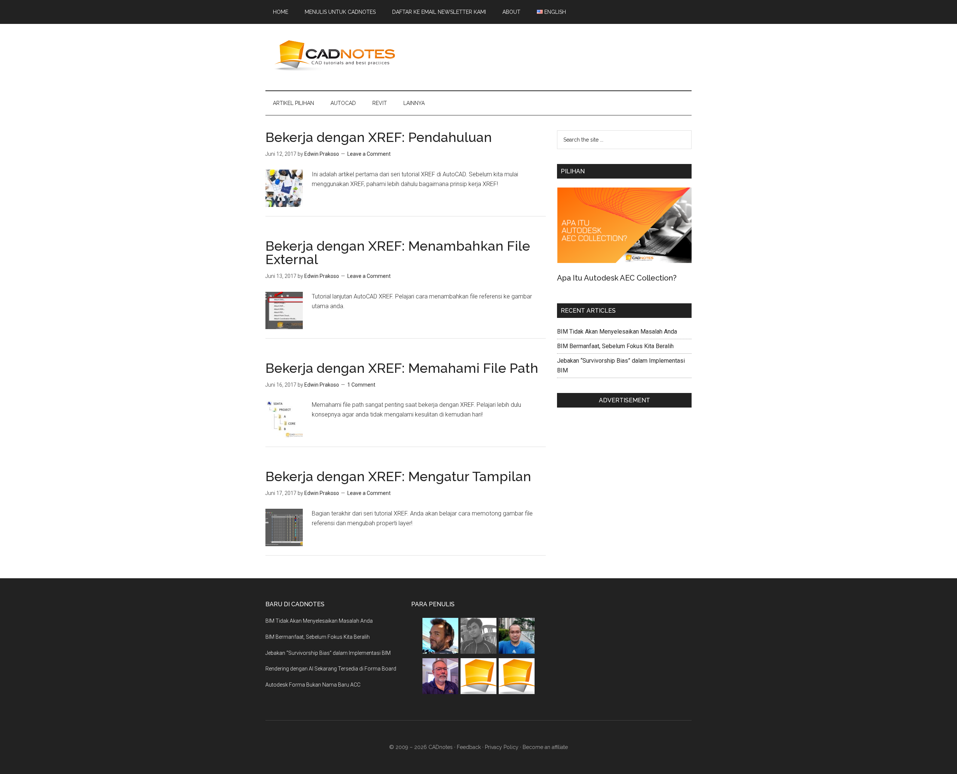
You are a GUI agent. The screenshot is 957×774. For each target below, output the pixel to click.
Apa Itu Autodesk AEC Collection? (617, 277)
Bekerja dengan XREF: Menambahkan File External (397, 252)
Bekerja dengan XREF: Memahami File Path (401, 368)
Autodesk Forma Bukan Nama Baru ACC (312, 685)
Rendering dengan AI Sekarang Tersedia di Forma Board (330, 669)
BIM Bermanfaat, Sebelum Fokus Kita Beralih (615, 346)
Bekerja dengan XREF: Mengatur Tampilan (398, 476)
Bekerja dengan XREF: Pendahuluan (378, 137)
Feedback (469, 747)
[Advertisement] (555, 55)
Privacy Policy (501, 747)
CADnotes (336, 55)
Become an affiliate (545, 747)
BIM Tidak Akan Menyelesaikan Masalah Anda (617, 331)
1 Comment (361, 385)
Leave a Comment (369, 154)
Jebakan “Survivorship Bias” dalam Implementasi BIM (328, 653)
